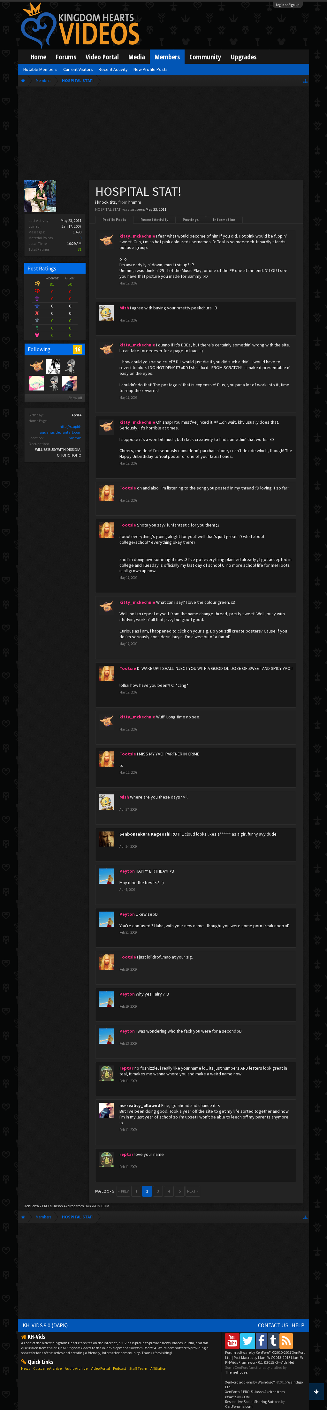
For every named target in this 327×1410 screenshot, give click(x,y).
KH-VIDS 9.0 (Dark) (45, 1325)
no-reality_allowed (139, 1105)
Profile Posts (114, 219)
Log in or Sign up (288, 5)
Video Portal (102, 56)
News (25, 1368)
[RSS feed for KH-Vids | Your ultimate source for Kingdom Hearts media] (286, 1341)
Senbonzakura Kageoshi (145, 834)
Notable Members (40, 69)
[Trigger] (36, 382)
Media (136, 56)
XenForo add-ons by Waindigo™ (250, 1382)
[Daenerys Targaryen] (52, 366)
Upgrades (243, 56)
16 (77, 349)
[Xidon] (69, 366)
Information (224, 219)
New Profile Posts (150, 69)
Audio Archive (76, 1368)
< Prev (123, 1191)
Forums (66, 56)
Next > (193, 1191)
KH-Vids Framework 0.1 (259, 1362)
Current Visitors (78, 69)
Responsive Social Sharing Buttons (252, 1401)
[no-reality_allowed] (69, 382)
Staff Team (138, 1368)
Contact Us (273, 1325)
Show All (75, 397)
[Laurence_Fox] (52, 382)
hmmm (75, 438)
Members (167, 56)
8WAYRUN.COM (97, 1205)
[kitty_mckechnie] (36, 366)
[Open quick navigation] (305, 81)
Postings (191, 219)
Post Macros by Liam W (268, 1357)
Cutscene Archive (47, 1368)
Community (205, 56)
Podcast (119, 1368)
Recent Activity (154, 219)
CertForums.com (239, 1406)
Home (38, 56)
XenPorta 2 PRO (36, 1205)
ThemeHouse (236, 1372)
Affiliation (158, 1368)
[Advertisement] (163, 134)
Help (298, 1325)
